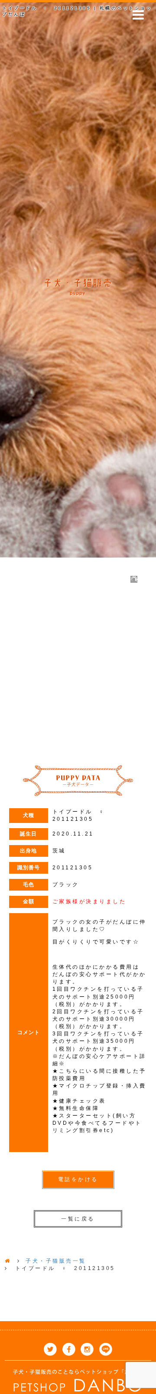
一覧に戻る (78, 1219)
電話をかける (78, 1179)
